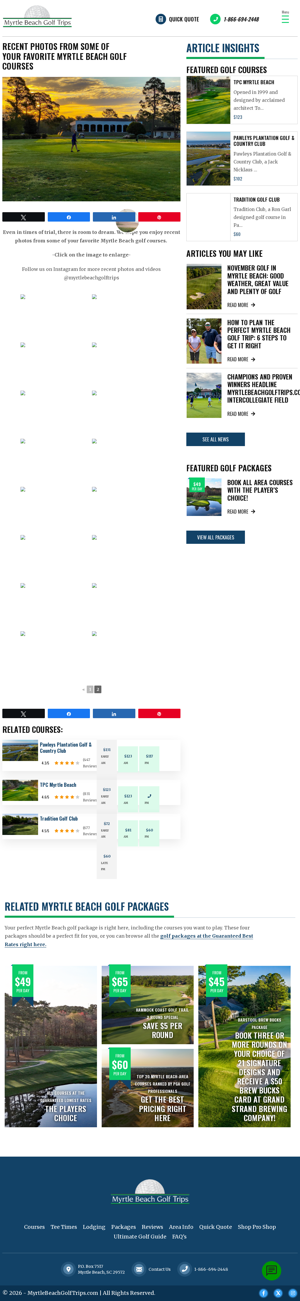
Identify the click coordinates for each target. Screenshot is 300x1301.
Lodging (94, 1227)
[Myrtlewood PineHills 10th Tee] (127, 558)
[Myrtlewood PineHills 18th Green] (56, 606)
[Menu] (285, 19)
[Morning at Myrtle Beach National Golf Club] (127, 414)
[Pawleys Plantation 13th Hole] (56, 654)
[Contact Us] (68, 1269)
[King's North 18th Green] (56, 317)
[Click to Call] (185, 1269)
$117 (149, 756)
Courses (34, 1227)
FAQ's (179, 1236)
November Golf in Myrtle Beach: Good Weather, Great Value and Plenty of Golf (258, 279)
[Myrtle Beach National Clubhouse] (56, 510)
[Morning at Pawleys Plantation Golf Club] (127, 606)
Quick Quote (184, 19)
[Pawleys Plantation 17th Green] (127, 654)
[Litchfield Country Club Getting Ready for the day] (127, 317)
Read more (237, 304)
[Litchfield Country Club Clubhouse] (56, 414)
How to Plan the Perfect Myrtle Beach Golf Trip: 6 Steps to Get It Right (259, 334)
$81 (128, 830)
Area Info (181, 1227)
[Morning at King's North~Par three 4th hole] (56, 365)
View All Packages (215, 537)
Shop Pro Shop (257, 1227)
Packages (123, 1227)
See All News (215, 439)
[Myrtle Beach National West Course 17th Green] (127, 462)
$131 (106, 749)
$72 (107, 823)
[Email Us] (139, 1269)
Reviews (152, 1227)
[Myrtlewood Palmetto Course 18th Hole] (127, 510)
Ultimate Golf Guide (140, 1236)
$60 (149, 830)
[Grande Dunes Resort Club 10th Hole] (56, 462)
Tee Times (64, 1227)
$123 (128, 756)
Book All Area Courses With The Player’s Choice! (260, 489)
